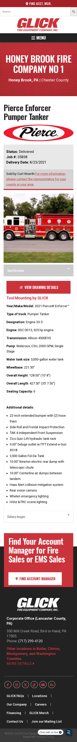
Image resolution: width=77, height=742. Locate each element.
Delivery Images (16, 516)
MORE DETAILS (19, 663)
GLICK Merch (39, 713)
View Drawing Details (41, 287)
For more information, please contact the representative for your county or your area (36, 179)
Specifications (15, 270)
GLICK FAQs (15, 696)
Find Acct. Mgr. (39, 3)
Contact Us (15, 721)
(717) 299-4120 (30, 641)
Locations (39, 696)
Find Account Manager (37, 578)
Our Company (17, 704)
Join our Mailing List (46, 721)
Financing (14, 713)
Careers (41, 704)
